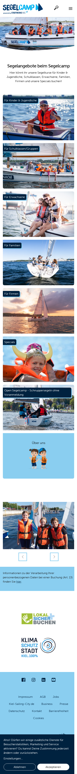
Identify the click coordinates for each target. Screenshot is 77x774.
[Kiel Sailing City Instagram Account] (33, 680)
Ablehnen (20, 766)
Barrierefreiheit (58, 711)
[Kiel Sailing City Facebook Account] (23, 680)
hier (18, 581)
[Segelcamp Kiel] (23, 8)
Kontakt (37, 711)
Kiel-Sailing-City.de (21, 703)
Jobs (56, 696)
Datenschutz (17, 711)
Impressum (25, 696)
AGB (43, 696)
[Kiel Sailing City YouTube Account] (53, 680)
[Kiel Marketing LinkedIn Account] (43, 680)
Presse (64, 703)
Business (46, 703)
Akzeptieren (53, 766)
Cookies (38, 718)
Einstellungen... (13, 758)
